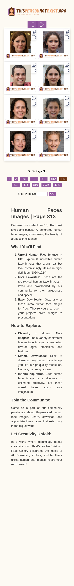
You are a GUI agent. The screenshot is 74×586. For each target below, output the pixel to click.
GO (52, 193)
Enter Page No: (27, 193)
